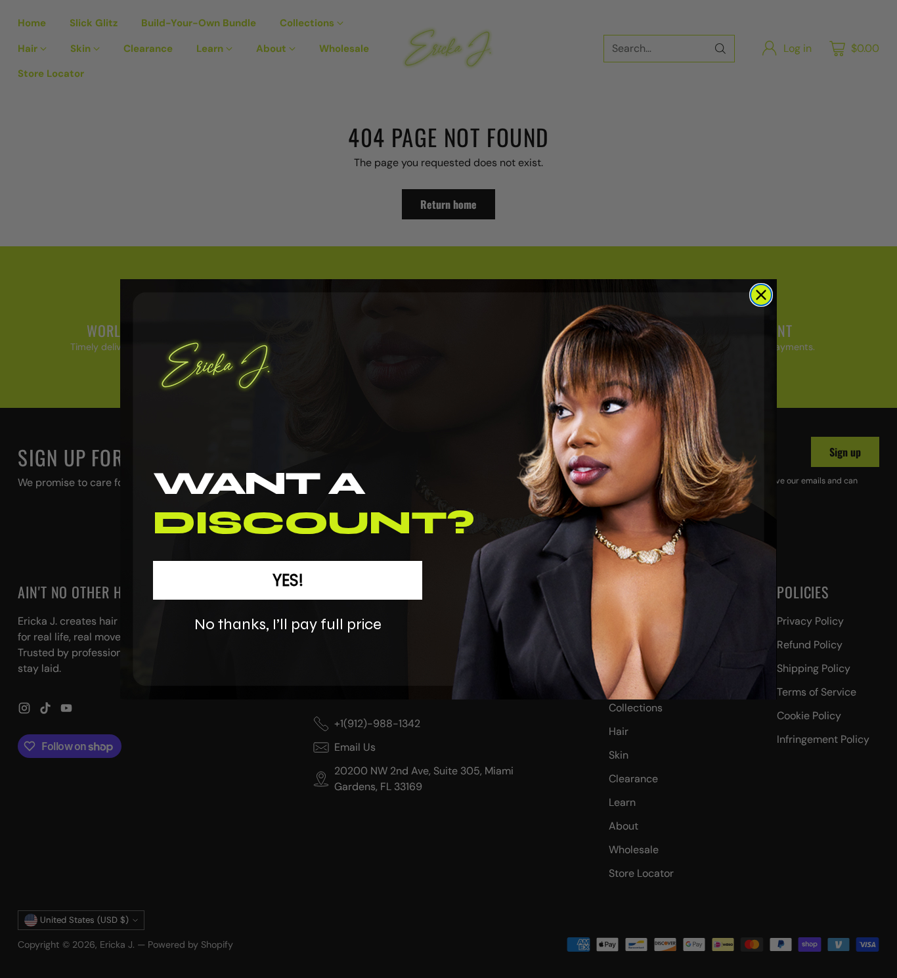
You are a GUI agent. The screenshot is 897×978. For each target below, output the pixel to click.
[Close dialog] (761, 294)
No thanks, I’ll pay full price (288, 624)
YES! (288, 580)
